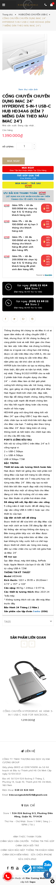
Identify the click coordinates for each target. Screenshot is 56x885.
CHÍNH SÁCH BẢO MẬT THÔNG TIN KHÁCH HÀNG (27, 850)
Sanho (36, 611)
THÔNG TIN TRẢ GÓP (42, 841)
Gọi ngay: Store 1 (30, 288)
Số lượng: (8, 146)
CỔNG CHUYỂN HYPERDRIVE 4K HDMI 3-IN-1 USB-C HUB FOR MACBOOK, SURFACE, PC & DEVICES (28, 712)
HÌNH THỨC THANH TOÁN (27, 836)
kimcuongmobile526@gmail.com (28, 795)
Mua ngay (13, 161)
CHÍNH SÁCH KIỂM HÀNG (15, 854)
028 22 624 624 (24, 790)
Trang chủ (8, 14)
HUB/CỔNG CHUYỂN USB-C (33, 14)
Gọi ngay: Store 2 (31, 304)
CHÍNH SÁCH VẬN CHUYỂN (14, 841)
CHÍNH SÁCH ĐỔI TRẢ (27, 845)
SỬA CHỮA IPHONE (41, 854)
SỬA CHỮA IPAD (27, 859)
